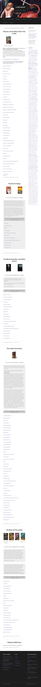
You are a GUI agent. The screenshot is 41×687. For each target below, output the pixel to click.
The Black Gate (12, 560)
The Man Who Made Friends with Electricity (10, 161)
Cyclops (29, 80)
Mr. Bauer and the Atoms (7, 306)
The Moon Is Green (7, 242)
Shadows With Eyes (14, 642)
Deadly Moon (30, 83)
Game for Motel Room (7, 299)
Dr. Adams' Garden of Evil (7, 84)
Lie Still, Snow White (6, 99)
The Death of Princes (6, 483)
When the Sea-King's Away (31, 203)
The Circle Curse (30, 143)
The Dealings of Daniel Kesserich (8, 140)
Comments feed (18, 663)
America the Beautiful (7, 427)
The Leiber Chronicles (14, 348)
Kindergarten (36, 101)
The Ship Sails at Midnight (7, 627)
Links (9, 667)
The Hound (5, 158)
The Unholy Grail (34, 189)
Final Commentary (35, 89)
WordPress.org (17, 665)
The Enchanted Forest (7, 612)
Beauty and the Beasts (31, 64)
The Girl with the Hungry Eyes (8, 150)
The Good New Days (6, 617)
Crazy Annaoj (32, 79)
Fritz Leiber (34, 91)
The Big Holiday (6, 607)
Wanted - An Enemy (6, 512)
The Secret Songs (14, 184)
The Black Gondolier (6, 130)
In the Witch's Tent (31, 100)
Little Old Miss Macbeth (7, 102)
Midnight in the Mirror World (8, 107)
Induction (29, 101)
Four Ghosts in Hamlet (7, 86)
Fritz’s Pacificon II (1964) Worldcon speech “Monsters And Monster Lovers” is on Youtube (32, 35)
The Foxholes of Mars (7, 615)
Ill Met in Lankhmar (6, 449)
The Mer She (33, 171)
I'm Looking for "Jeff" (6, 94)
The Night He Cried (6, 505)
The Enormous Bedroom (7, 145)
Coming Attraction (7, 225)
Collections (10, 19)
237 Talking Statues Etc (7, 415)
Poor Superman (6, 456)
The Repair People (6, 333)
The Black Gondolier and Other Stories (14, 260)
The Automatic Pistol (6, 127)
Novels (24, 19)
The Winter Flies (7, 247)
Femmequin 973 (30, 89)
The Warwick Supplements (30, 661)
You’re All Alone (16, 62)
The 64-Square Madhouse (7, 468)
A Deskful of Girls (6, 581)
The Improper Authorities (34, 161)
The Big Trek (5, 610)
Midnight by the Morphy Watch (8, 104)
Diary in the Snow (6, 81)
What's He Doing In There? (8, 514)
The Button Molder (6, 132)
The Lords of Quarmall (31, 165)
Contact (11, 22)
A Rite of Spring (6, 422)
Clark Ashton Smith (35, 74)
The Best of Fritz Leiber (14, 530)
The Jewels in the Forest (7, 495)
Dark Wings (5, 78)
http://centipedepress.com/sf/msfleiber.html (11, 59)
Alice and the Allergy (6, 68)
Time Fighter (36, 193)
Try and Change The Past (7, 629)
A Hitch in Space (32, 53)
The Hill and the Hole (6, 156)
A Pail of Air (6, 223)
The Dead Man (5, 138)
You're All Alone (5, 174)
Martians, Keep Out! (30, 110)
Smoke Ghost (5, 120)
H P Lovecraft (32, 95)
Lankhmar (20, 7)
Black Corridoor (33, 65)
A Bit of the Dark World (7, 66)
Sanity (4, 461)
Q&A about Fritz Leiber (32, 30)
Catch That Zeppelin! (7, 434)
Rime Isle (29, 126)
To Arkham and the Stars (32, 194)
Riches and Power (34, 123)
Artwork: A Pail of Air (31, 664)
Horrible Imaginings (6, 91)
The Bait (4, 473)
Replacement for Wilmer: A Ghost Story (9, 109)
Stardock (29, 134)
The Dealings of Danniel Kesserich (12, 63)
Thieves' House (32, 193)
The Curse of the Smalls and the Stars (9, 480)
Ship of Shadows (30, 129)
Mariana (5, 228)
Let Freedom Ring (34, 106)
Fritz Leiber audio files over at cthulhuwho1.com (8, 660)
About (4, 19)
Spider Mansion (5, 125)
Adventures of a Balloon (31, 57)
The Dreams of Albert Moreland (8, 143)
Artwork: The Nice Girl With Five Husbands (32, 668)
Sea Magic (35, 128)
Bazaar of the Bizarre (6, 430)
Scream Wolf (32, 128)
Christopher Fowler (30, 74)
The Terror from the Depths (7, 171)
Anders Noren (33, 683)
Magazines (5, 22)
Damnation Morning (33, 80)
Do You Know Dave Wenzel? (32, 84)
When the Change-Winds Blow (8, 517)
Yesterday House (6, 519)
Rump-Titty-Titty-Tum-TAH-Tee (10, 233)
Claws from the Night (31, 75)
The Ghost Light (5, 148)
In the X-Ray (5, 96)
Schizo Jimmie (5, 114)
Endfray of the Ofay (6, 439)
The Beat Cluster (6, 476)
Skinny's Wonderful (6, 117)
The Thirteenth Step (6, 338)
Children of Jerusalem (34, 73)
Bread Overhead (34, 68)
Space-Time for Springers (7, 605)
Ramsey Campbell (35, 121)
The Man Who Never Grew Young (8, 163)
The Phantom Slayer (6, 166)
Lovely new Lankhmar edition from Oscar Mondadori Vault (32, 41)
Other (29, 19)
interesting (33, 101)
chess (31, 73)
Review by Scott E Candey (8, 286)
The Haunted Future (6, 490)
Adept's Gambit (34, 55)
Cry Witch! (5, 76)
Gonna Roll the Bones (6, 89)
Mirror (36, 112)
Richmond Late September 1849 (8, 112)
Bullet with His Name (31, 69)
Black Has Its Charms (6, 73)
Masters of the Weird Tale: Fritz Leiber (14, 32)
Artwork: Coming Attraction (31, 672)
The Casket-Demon (6, 135)
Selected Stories (9, 558)
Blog (29, 68)
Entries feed (17, 661)
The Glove (4, 153)
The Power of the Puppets (7, 168)
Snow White (5, 122)
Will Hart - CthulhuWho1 (7, 663)
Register (16, 656)
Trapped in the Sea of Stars (34, 195)
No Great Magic (7, 230)
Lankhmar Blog (30, 656)
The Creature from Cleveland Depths (9, 321)
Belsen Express (5, 71)
